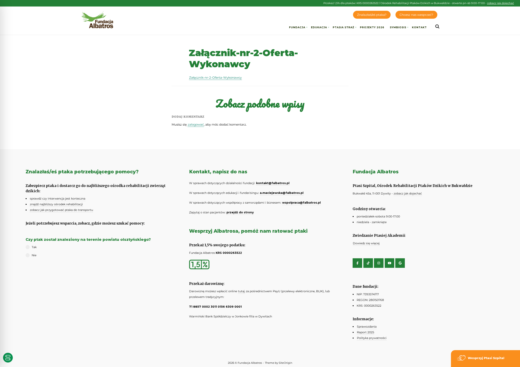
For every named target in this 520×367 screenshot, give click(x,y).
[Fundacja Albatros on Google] (400, 263)
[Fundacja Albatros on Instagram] (379, 263)
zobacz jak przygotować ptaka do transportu (61, 210)
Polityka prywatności (372, 338)
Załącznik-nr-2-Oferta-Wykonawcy (215, 77)
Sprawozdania (367, 326)
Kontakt (419, 27)
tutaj (241, 291)
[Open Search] (437, 26)
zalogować (196, 124)
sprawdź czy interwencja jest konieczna (57, 198)
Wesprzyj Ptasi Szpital (486, 358)
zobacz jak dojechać (500, 3)
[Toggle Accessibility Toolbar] (8, 357)
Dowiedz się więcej (366, 243)
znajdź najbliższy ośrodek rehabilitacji (56, 204)
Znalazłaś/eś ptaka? (372, 15)
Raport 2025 (365, 332)
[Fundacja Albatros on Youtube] (389, 263)
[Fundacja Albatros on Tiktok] (368, 263)
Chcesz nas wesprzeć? (416, 15)
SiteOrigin (285, 362)
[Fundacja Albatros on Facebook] (357, 263)
